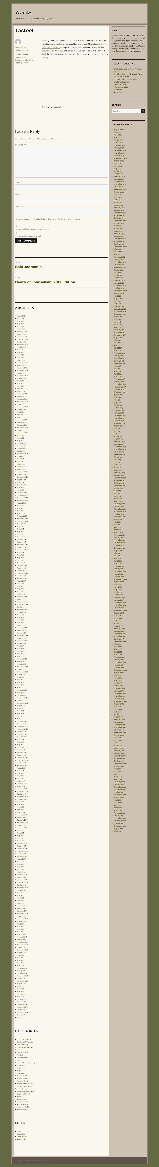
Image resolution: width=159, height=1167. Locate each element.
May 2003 (20, 960)
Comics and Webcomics (25, 1042)
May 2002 (20, 991)
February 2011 (22, 721)
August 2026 (21, 316)
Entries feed (21, 1134)
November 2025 (22, 339)
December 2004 (22, 911)
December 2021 (22, 448)
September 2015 (22, 578)
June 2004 (20, 926)
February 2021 (22, 466)
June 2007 (20, 833)
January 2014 (21, 630)
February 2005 (22, 906)
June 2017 (20, 529)
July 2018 (20, 505)
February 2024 (22, 394)
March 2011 (21, 718)
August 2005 (21, 890)
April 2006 (20, 869)
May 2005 (20, 898)
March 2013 (21, 656)
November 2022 (22, 427)
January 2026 (21, 334)
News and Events (22, 1081)
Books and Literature (24, 1039)
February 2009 (22, 783)
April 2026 (20, 326)
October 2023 (21, 404)
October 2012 (21, 669)
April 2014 (20, 622)
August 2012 (21, 674)
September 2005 (22, 887)
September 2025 (22, 344)
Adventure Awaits (121, 87)
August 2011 (21, 706)
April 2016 (20, 560)
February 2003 (22, 968)
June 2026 (20, 321)
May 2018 (20, 508)
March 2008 (21, 812)
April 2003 (20, 963)
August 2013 (21, 643)
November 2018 (22, 498)
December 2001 (22, 1004)
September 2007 (22, 828)
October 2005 (21, 885)
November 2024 (22, 370)
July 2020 (20, 482)
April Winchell (21, 57)
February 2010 (22, 752)
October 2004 (21, 916)
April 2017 (20, 534)
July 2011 (20, 708)
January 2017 (21, 542)
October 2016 (21, 547)
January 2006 (21, 877)
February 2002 (22, 999)
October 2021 (21, 451)
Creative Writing (22, 1044)
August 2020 (21, 479)
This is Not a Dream (121, 77)
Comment (20, 145)
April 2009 (20, 778)
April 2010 (20, 747)
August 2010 (21, 737)
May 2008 (20, 807)
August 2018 (21, 503)
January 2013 (21, 661)
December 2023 (22, 399)
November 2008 (22, 791)
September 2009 (22, 765)
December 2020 (22, 472)
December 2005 (22, 880)
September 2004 (22, 919)
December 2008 (22, 789)
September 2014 (22, 609)
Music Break (119, 92)
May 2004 (20, 929)
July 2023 (20, 412)
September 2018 (22, 500)
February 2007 (22, 843)
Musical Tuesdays (23, 1078)
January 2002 (21, 1002)
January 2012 (21, 693)
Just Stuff (20, 1055)
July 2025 (20, 350)
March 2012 (21, 687)
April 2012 (20, 685)
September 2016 (22, 550)
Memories (20, 1073)
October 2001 (21, 1010)
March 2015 (21, 594)
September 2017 (22, 521)
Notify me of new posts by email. (28, 236)
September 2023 (22, 407)
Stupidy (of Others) (23, 1094)
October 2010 (21, 731)
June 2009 (20, 773)
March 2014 (21, 625)
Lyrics (19, 1068)
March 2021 (21, 464)
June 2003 (20, 958)
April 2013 (20, 654)
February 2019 (22, 492)
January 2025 (21, 365)
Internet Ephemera (23, 1052)
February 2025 (22, 363)
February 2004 (22, 937)
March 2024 (21, 391)
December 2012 (22, 664)
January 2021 (21, 469)
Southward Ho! (120, 85)
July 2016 (20, 552)
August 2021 (21, 456)
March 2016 (21, 563)
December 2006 (22, 848)
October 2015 (21, 576)
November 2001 (22, 1007)
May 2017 (20, 531)
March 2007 (21, 841)
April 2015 (20, 591)
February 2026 (22, 331)
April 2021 (20, 461)
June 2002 (20, 989)
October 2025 (21, 342)
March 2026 (21, 329)
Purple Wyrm (20, 47)
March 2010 (21, 750)
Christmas (19, 60)
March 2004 (21, 934)
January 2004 (21, 939)
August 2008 (21, 799)
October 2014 (21, 607)
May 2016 (20, 557)
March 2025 (21, 360)
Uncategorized (22, 1102)
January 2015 (21, 599)
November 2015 (22, 573)
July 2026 (20, 318)
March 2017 (21, 537)
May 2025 (20, 355)
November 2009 (22, 760)
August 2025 (21, 347)
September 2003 (22, 950)
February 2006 (22, 874)
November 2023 (22, 402)
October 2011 (21, 700)
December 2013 (22, 633)
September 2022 (22, 433)
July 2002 (20, 986)
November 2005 (22, 882)
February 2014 (22, 628)
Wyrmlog (24, 12)
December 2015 (22, 570)
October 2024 (21, 373)
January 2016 (21, 568)
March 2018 (21, 513)
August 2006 (21, 859)
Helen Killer (29, 60)
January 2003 (21, 971)
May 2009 (20, 776)
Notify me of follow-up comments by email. (32, 229)
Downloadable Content (25, 1047)
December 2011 (22, 695)
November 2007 (22, 822)
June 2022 (20, 438)
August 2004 (21, 921)
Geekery (20, 1050)
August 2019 (21, 485)
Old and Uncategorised (24, 1086)
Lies (18, 1060)
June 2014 (20, 617)
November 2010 (22, 729)
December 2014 (22, 602)
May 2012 (20, 682)
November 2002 (22, 976)
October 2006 (21, 854)
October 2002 (21, 978)
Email (18, 194)
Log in (19, 1131)
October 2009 (21, 763)
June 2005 (20, 895)
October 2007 (21, 825)
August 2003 (21, 952)
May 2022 (20, 440)
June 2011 (20, 711)
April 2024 (20, 389)
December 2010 (22, 726)
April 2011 (20, 716)
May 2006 (20, 867)
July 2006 (20, 861)
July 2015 (20, 583)
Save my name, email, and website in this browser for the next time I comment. (49, 219)
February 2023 (22, 420)
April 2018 (20, 511)
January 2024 (21, 396)
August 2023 (21, 409)
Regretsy (18, 63)
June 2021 (20, 459)
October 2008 (21, 794)
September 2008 (22, 796)
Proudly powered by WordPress (36, 1161)
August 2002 (21, 984)
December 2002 (22, 973)
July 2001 (20, 1017)
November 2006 (22, 851)
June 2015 (20, 586)
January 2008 (21, 817)
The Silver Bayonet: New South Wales (128, 74)
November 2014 (22, 604)
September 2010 (22, 734)
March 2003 (21, 965)
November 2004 (22, 913)
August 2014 (21, 612)
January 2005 (21, 908)
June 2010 (20, 742)
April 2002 (20, 994)
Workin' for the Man (23, 1107)
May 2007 (20, 835)
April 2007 (20, 838)
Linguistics (21, 1065)
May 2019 (20, 490)
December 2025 (22, 337)
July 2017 (20, 526)
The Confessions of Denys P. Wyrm (127, 69)
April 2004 (20, 932)
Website (19, 206)
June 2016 (20, 555)
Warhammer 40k (22, 1104)
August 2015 (21, 581)
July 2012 (20, 677)
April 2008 (20, 809)
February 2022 (22, 443)
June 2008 (20, 804)
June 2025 (20, 352)
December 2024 (22, 368)
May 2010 (20, 744)
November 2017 (22, 518)
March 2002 (21, 997)
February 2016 (22, 565)
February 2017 (22, 539)
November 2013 (22, 635)
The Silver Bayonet (121, 82)
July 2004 (20, 924)
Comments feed (22, 1136)
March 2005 (21, 903)
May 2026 (20, 324)
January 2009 (21, 786)
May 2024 (20, 386)
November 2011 (22, 698)
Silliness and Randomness (26, 1091)
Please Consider (22, 1089)
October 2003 (21, 947)
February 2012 (22, 690)
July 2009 (20, 770)
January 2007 (21, 846)
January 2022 (21, 446)
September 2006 (22, 856)
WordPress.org (22, 1139)
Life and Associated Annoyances (28, 1063)
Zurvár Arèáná (22, 1109)
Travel (19, 1096)
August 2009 (21, 768)
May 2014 (20, 620)
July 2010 (20, 739)
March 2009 (21, 781)
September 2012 (22, 672)
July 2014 (20, 615)
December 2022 (22, 425)
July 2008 (20, 802)
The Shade (118, 90)
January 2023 (21, 422)
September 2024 (22, 376)
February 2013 (22, 659)
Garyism (117, 72)
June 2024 (20, 383)
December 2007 (22, 820)
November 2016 (22, 544)
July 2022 (20, 435)
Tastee (25, 63)
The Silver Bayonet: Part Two (125, 79)
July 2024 (20, 381)
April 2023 (20, 414)
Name (18, 182)
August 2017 (21, 524)
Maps (19, 1070)
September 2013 (22, 641)
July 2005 (20, 893)
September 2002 (22, 981)
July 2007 (20, 830)
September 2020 (22, 477)
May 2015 (20, 589)
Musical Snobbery (22, 54)
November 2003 (22, 945)
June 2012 (20, 680)
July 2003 (20, 955)
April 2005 (20, 900)
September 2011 (22, 703)
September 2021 (22, 453)
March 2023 (21, 417)
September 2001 (22, 1012)
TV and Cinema (22, 1099)
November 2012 (22, 667)
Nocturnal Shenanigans (25, 1083)
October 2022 (21, 430)
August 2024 (21, 378)
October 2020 (21, 474)
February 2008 (22, 815)
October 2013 (21, 638)
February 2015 (22, 596)
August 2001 (21, 1015)
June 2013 (20, 648)
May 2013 (20, 651)
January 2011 (21, 724)
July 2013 (20, 646)
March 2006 (21, 872)
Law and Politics (22, 1057)
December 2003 (22, 942)
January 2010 (21, 755)
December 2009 (22, 757)
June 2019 (20, 487)
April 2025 (20, 357)
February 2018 (22, 516)
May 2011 (20, 713)
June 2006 (20, 864)
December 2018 (22, 495)
